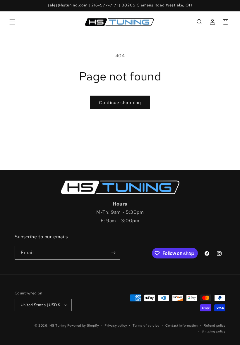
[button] (12, 21)
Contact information (181, 325)
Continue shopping (120, 103)
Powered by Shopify (83, 325)
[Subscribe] (113, 253)
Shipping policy (214, 331)
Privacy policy (115, 325)
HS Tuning (58, 325)
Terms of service (146, 325)
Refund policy (214, 325)
